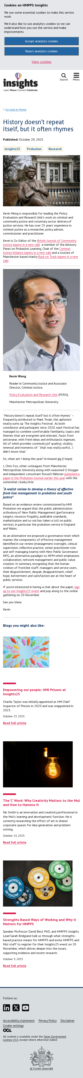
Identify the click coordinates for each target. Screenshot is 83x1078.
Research (55, 149)
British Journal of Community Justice (39, 243)
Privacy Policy (47, 1021)
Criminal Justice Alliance (36, 251)
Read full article (14, 723)
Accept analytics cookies (41, 41)
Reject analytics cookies (41, 51)
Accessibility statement (19, 1021)
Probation (34, 149)
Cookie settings (13, 1026)
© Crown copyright (41, 1068)
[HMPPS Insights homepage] (23, 82)
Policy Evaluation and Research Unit (33, 395)
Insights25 (12, 149)
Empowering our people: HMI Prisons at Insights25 (34, 691)
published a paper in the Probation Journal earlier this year (41, 476)
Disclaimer (67, 1021)
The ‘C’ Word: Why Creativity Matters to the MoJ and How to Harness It (41, 802)
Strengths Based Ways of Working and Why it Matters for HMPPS (39, 921)
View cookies (41, 61)
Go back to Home (15, 109)
